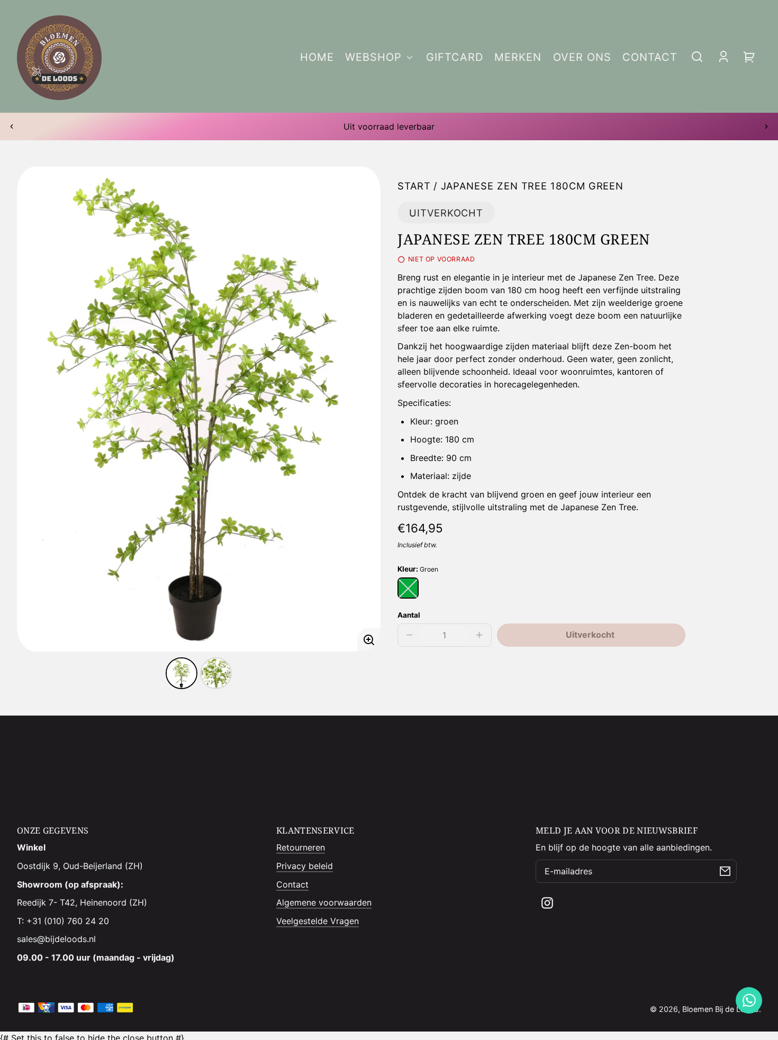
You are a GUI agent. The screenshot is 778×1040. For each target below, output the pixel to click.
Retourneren (300, 847)
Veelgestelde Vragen (317, 921)
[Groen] (408, 588)
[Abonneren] (725, 871)
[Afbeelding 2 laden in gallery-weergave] (216, 673)
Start (414, 186)
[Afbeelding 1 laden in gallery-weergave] (181, 673)
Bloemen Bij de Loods (720, 1009)
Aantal (408, 615)
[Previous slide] (11, 126)
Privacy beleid (304, 866)
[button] (697, 56)
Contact (292, 884)
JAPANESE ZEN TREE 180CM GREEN (532, 186)
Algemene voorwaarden (324, 902)
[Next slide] (766, 126)
